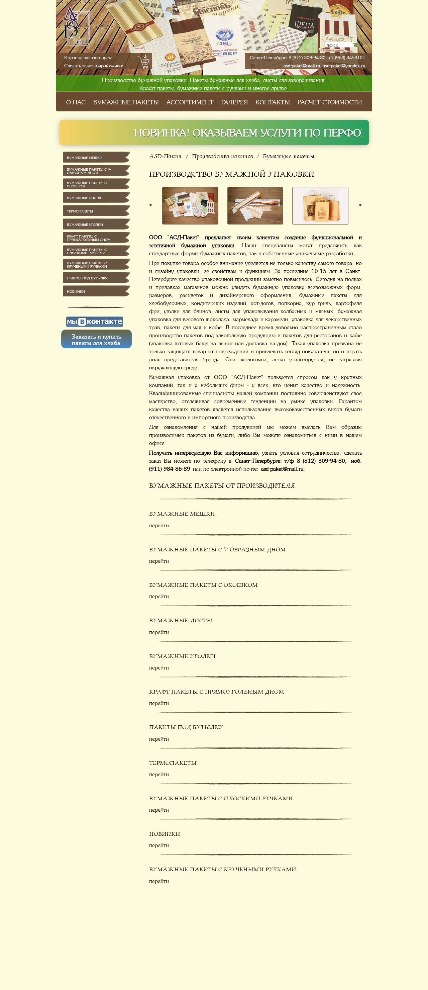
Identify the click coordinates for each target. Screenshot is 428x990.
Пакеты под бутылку (186, 725)
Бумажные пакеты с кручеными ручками (222, 867)
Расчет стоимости (330, 101)
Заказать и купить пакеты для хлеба (96, 339)
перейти (159, 524)
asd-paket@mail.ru (302, 65)
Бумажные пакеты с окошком (203, 583)
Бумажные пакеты (126, 101)
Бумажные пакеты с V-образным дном (217, 547)
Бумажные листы (180, 618)
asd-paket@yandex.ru (344, 65)
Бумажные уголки (182, 654)
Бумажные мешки (182, 512)
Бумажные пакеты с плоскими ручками (221, 796)
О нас (76, 101)
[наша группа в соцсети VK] (94, 321)
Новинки (164, 832)
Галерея (234, 101)
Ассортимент (190, 101)
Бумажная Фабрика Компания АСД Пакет (85, 38)
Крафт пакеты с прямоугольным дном (216, 690)
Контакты (272, 101)
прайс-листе (110, 65)
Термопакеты (173, 761)
